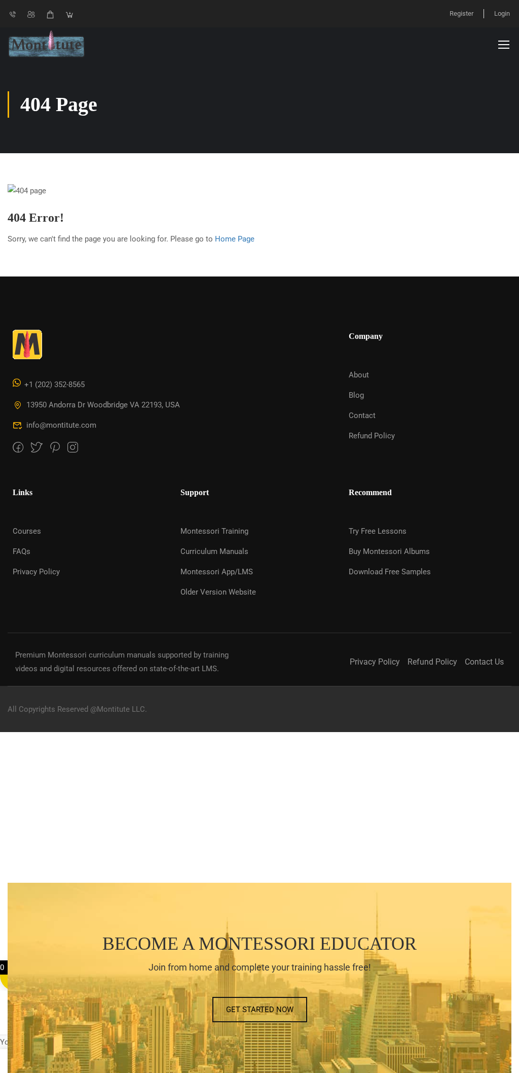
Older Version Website (218, 592)
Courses (27, 531)
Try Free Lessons (377, 531)
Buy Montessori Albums (389, 551)
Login (502, 13)
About (359, 374)
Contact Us (484, 662)
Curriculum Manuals (214, 551)
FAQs (21, 551)
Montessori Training (214, 531)
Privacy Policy (36, 571)
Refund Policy (372, 435)
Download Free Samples (390, 571)
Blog (356, 395)
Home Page (234, 239)
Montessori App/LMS (216, 571)
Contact (362, 415)
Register (461, 13)
